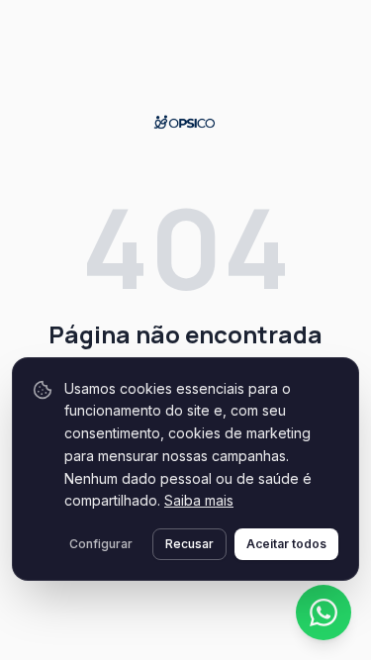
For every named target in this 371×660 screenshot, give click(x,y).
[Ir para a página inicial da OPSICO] (185, 122)
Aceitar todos (286, 543)
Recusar (189, 543)
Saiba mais (198, 500)
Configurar (101, 543)
